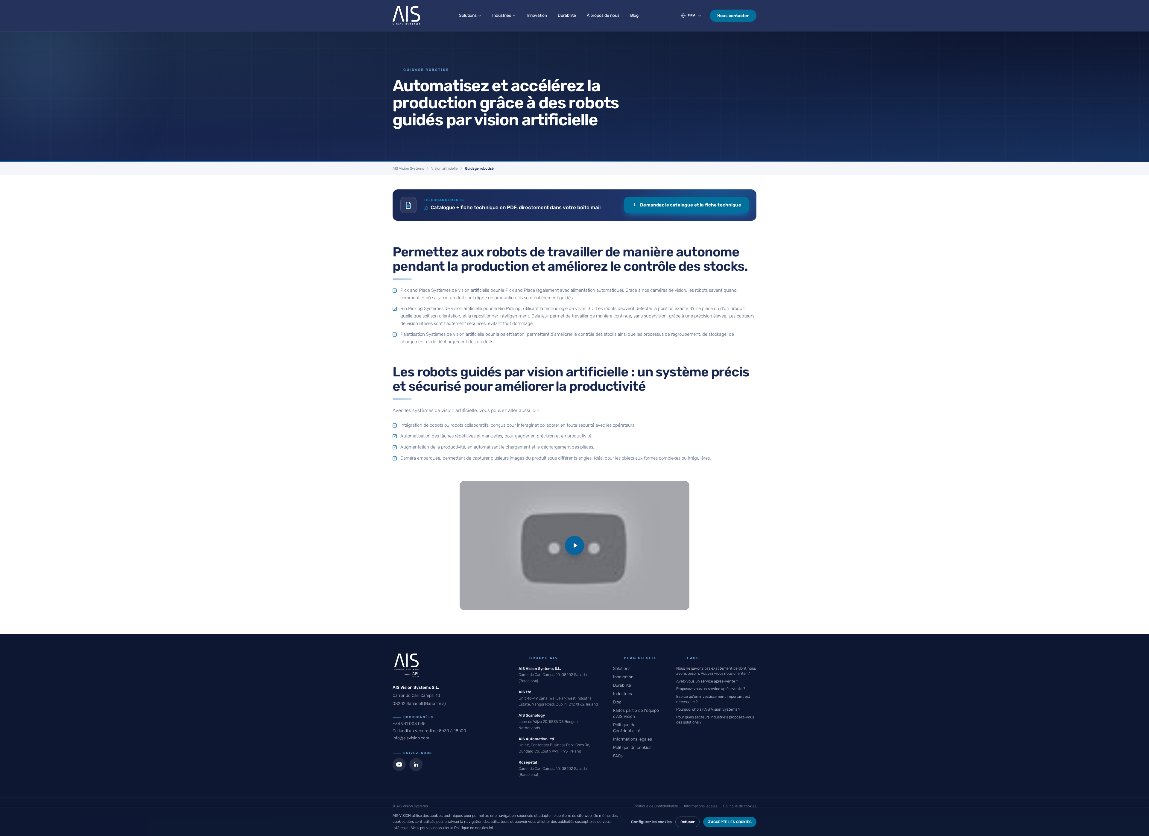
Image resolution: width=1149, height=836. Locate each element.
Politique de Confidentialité (656, 806)
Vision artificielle (444, 168)
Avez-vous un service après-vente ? (707, 681)
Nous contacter (733, 15)
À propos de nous (603, 15)
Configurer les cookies (651, 822)
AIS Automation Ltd (536, 739)
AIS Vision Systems (408, 168)
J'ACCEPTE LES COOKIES (730, 822)
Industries (501, 15)
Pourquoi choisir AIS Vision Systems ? (708, 709)
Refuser (687, 822)
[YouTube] (399, 764)
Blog (634, 15)
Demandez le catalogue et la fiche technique (690, 205)
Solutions (468, 15)
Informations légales (632, 739)
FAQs (618, 756)
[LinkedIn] (415, 764)
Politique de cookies (632, 747)
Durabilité (567, 15)
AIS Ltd (525, 692)
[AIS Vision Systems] (406, 15)
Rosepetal (528, 762)
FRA (692, 15)
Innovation (537, 15)
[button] (574, 545)
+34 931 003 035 (409, 723)
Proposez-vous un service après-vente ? (710, 688)
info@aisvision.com (411, 738)
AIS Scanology (532, 715)
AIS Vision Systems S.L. (540, 668)
